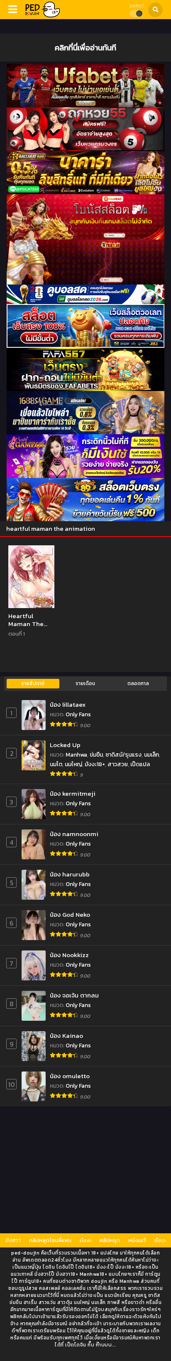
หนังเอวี (137, 1240)
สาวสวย (117, 764)
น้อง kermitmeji (72, 793)
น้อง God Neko (70, 914)
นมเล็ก (151, 754)
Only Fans (78, 714)
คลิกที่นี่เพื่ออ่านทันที (85, 47)
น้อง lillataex (68, 704)
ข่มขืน (96, 754)
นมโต (56, 764)
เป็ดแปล (140, 764)
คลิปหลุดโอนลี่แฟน (50, 1240)
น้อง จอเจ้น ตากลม (74, 995)
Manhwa (76, 754)
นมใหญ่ (73, 764)
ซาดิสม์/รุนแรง (123, 754)
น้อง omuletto (70, 1075)
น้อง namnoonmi (74, 833)
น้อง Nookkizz (69, 954)
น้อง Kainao (66, 1035)
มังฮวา (13, 1240)
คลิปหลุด (110, 1240)
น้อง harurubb (70, 874)
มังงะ (85, 1240)
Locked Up (65, 744)
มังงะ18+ (95, 764)
